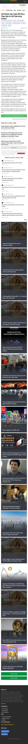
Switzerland (21, 20)
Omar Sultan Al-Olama (7, 20)
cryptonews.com (8, 167)
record (23, 10)
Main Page (14, 678)
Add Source (5, 731)
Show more (14, 147)
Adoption (4, 25)
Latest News (14, 674)
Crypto (23, 23)
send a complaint (21, 153)
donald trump (9, 10)
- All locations (5, 712)
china (14, 10)
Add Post (4, 734)
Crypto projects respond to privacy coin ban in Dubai (12, 162)
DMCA (3, 720)
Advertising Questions (7, 724)
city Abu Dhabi (16, 23)
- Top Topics (4, 708)
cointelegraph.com (9, 160)
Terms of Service (6, 716)
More (25, 219)
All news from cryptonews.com (19, 119)
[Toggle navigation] (25, 1)
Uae (3, 23)
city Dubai (9, 23)
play (10, 25)
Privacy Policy (6, 718)
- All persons (4, 710)
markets (19, 10)
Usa (15, 20)
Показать (3, 703)
